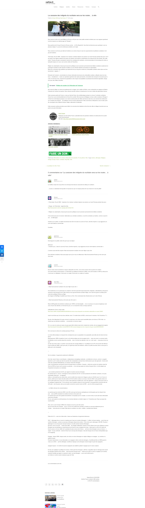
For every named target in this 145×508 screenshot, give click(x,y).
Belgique (62, 6)
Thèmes (87, 6)
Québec (68, 6)
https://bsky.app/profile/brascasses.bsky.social (74, 118)
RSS (59, 484)
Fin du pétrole (81, 157)
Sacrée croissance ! (105, 165)
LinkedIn (52, 484)
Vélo (86, 157)
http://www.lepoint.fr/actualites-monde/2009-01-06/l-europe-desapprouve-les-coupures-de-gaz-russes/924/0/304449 (75, 326)
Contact (62, 484)
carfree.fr (49, 2)
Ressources (80, 6)
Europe (54, 159)
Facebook (46, 484)
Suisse (73, 6)
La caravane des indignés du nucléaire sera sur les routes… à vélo (72, 15)
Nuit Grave (63, 18)
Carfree (55, 6)
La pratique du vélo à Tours (53, 165)
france (57, 159)
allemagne (98, 157)
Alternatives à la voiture (59, 157)
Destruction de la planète (71, 157)
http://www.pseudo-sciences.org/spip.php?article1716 (60, 207)
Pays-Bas (67, 159)
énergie (50, 159)
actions (93, 157)
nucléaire (62, 159)
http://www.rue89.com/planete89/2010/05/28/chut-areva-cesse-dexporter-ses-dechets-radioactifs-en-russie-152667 (75, 311)
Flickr (56, 484)
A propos (94, 6)
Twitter (49, 484)
